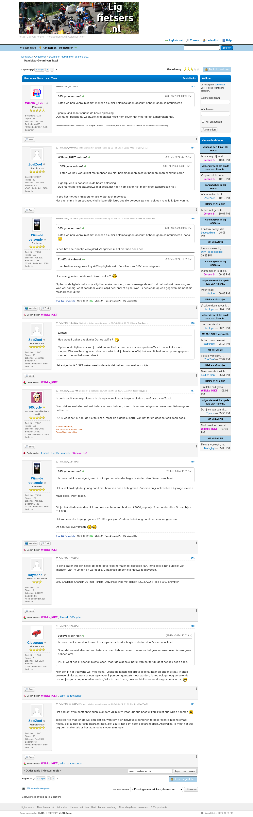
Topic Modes (189, 78)
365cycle (35, 407)
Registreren (66, 47)
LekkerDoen (208, 375)
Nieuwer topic (50, 770)
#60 (192, 626)
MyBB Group (65, 813)
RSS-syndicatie (159, 807)
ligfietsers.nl (27, 56)
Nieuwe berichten (79, 807)
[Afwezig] (44, 407)
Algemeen (40, 56)
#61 (192, 704)
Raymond (35, 575)
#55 (192, 218)
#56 (192, 323)
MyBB (41, 813)
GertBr (55, 453)
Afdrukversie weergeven (38, 788)
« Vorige (39, 69)
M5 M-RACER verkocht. (215, 334)
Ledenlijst (213, 40)
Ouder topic (33, 770)
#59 (192, 558)
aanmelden (220, 84)
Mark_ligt (209, 448)
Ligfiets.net (176, 40)
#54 (192, 148)
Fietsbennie (208, 343)
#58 (192, 462)
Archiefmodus (59, 807)
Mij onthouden (213, 121)
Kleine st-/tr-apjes (215, 204)
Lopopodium (208, 232)
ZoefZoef (35, 164)
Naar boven (43, 807)
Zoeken (194, 40)
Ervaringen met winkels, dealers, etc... (68, 56)
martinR (65, 453)
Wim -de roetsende (146, 218)
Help (229, 40)
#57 (192, 391)
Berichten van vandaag (103, 807)
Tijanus (210, 413)
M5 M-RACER (215, 242)
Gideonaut (35, 642)
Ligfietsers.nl (28, 807)
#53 (192, 86)
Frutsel (45, 453)
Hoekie (211, 293)
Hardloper (209, 309)
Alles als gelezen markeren (133, 807)
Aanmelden (50, 47)
